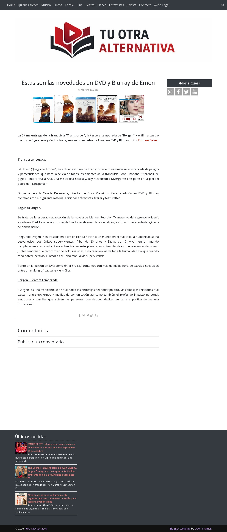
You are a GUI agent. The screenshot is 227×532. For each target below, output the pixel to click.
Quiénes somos (28, 5)
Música (46, 5)
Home (11, 5)
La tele (69, 5)
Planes (101, 5)
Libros (58, 5)
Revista (131, 5)
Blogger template (180, 528)
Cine (79, 5)
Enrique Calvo (147, 140)
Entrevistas (116, 5)
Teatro (90, 5)
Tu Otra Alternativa (35, 528)
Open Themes (203, 528)
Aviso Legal (161, 5)
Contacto (145, 5)
